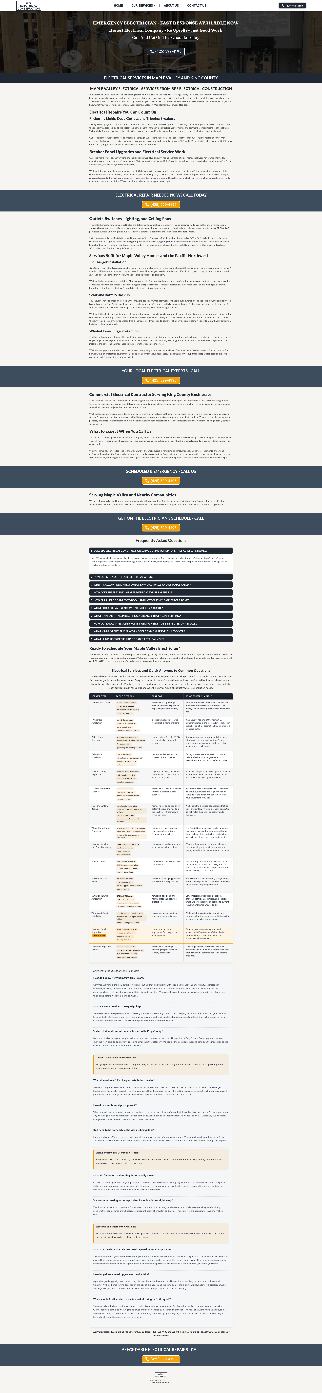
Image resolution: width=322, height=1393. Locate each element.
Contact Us (196, 5)
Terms (154, 1382)
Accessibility (166, 1382)
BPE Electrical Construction (163, 1380)
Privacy (159, 1382)
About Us (171, 5)
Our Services (142, 5)
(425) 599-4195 (96, 661)
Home (118, 5)
